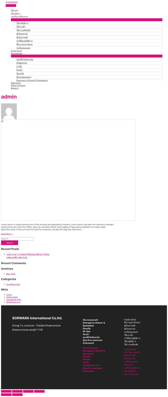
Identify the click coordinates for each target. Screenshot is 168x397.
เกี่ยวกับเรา (15, 13)
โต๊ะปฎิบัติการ (22, 23)
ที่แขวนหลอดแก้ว (24, 77)
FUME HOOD (130, 319)
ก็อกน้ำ (19, 70)
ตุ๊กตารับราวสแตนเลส (92, 340)
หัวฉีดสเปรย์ (22, 63)
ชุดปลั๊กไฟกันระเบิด (25, 59)
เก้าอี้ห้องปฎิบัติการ (25, 41)
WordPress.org (13, 302)
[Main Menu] (11, 5)
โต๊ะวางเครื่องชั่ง (23, 30)
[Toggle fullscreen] (28, 391)
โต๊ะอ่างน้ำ (21, 26)
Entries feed (12, 297)
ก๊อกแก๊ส (20, 73)
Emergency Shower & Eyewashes (32, 80)
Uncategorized (13, 284)
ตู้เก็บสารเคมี (22, 37)
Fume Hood (16, 51)
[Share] (17, 391)
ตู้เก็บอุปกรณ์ (22, 33)
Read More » (7, 234)
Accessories (16, 53)
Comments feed (13, 299)
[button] (86, 19)
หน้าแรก (14, 10)
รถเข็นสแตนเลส (23, 48)
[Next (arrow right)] (17, 394)
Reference (16, 83)
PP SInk (86, 331)
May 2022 (10, 274)
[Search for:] (17, 239)
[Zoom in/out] (39, 391)
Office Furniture (18, 85)
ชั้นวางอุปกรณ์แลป (25, 44)
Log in (9, 294)
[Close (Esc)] (6, 391)
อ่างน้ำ (19, 66)
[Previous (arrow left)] (6, 394)
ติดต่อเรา (15, 88)
